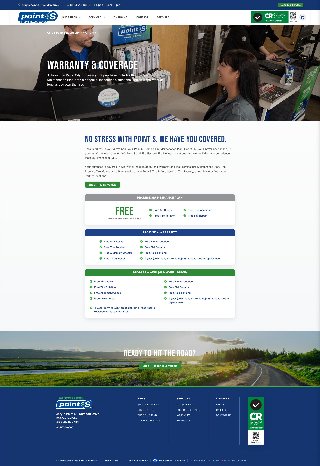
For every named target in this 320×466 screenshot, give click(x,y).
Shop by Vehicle (148, 404)
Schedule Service (188, 410)
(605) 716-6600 (80, 4)
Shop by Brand (147, 415)
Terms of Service (138, 460)
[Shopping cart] (302, 17)
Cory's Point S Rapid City (63, 32)
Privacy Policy (114, 460)
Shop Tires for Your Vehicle (160, 365)
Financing (183, 420)
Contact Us (224, 415)
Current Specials (149, 420)
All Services (185, 404)
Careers (221, 410)
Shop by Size (146, 410)
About (220, 404)
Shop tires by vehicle (102, 184)
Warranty (183, 415)
